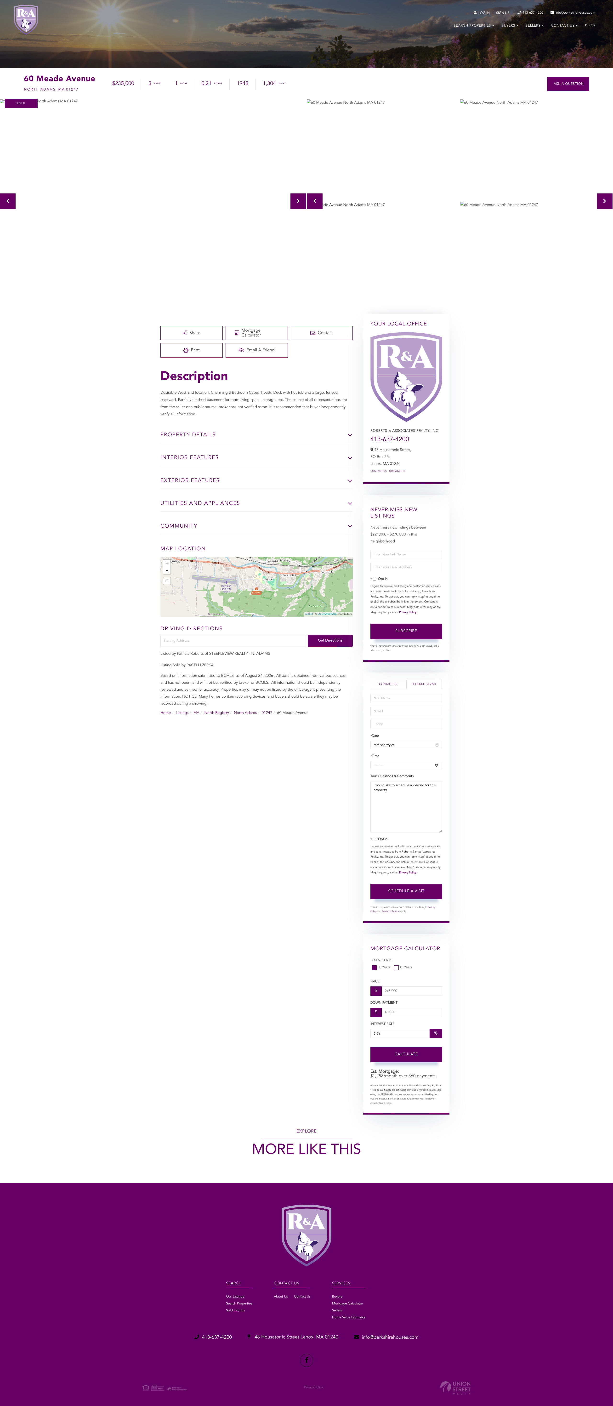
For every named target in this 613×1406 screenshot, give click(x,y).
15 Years (406, 967)
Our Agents (397, 471)
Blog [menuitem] (590, 25)
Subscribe (406, 631)
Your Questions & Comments (392, 776)
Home (165, 713)
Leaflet (309, 614)
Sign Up (502, 13)
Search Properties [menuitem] (472, 26)
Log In (483, 13)
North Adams (245, 713)
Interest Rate (382, 1024)
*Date (374, 736)
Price (375, 981)
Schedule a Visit (424, 684)
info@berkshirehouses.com (575, 13)
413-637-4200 (532, 13)
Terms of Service (390, 912)
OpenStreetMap (327, 614)
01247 (266, 713)
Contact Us (378, 471)
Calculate (406, 1054)
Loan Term (381, 960)
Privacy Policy (407, 612)
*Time (374, 756)
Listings (182, 713)
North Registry (216, 713)
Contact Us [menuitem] (562, 26)
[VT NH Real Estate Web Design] (455, 1388)
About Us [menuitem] (281, 1296)
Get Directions (330, 641)
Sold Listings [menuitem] (235, 1310)
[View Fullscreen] (166, 581)
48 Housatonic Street (295, 1337)
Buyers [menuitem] (508, 26)
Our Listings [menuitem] (235, 1296)
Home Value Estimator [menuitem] (348, 1317)
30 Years (384, 967)
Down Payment (383, 1003)
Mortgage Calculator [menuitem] (347, 1303)
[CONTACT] (568, 84)
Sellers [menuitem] (533, 26)
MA (196, 713)
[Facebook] (306, 1360)
